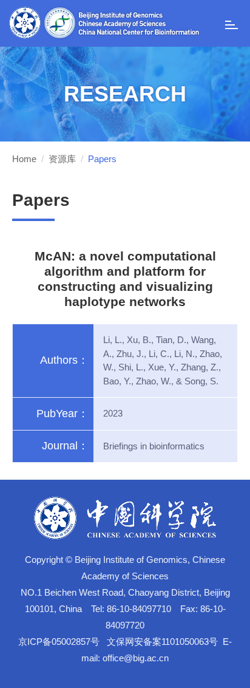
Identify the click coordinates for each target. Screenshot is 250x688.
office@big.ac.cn (136, 658)
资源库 (62, 159)
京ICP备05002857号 (59, 641)
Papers (102, 159)
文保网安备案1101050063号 (162, 641)
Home (24, 159)
